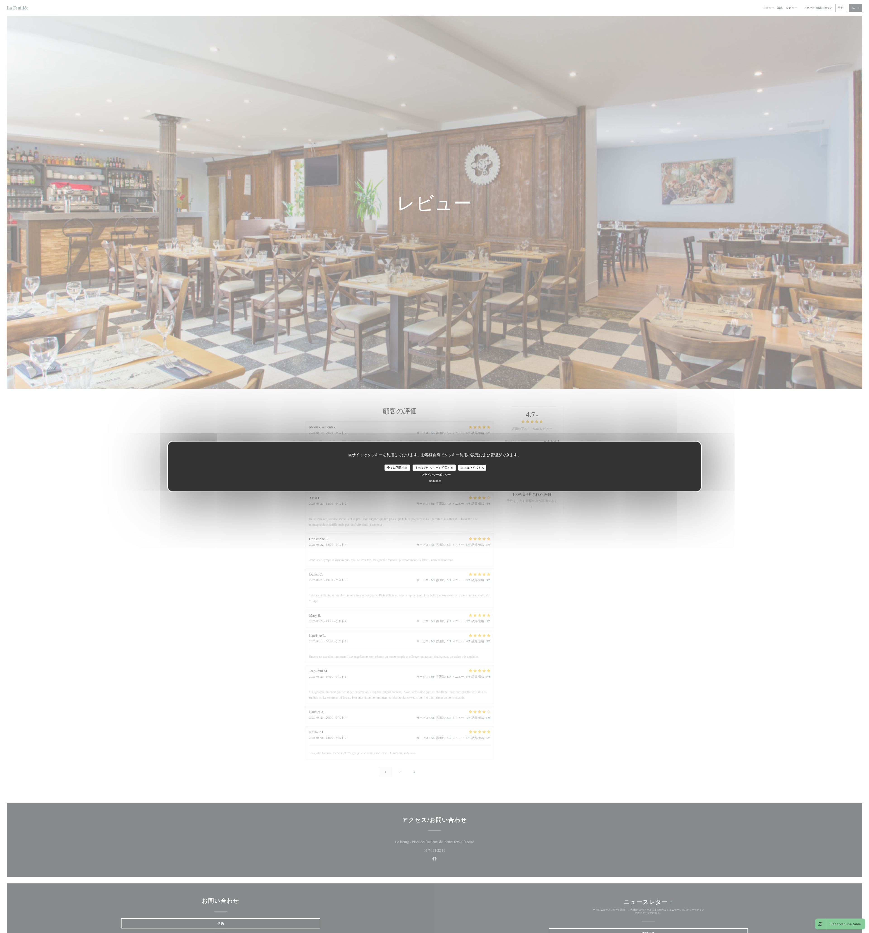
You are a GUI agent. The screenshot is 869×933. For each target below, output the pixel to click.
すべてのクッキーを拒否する (434, 467)
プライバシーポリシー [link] (436, 474)
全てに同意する (397, 467)
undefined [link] (435, 480)
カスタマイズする (472, 467)
